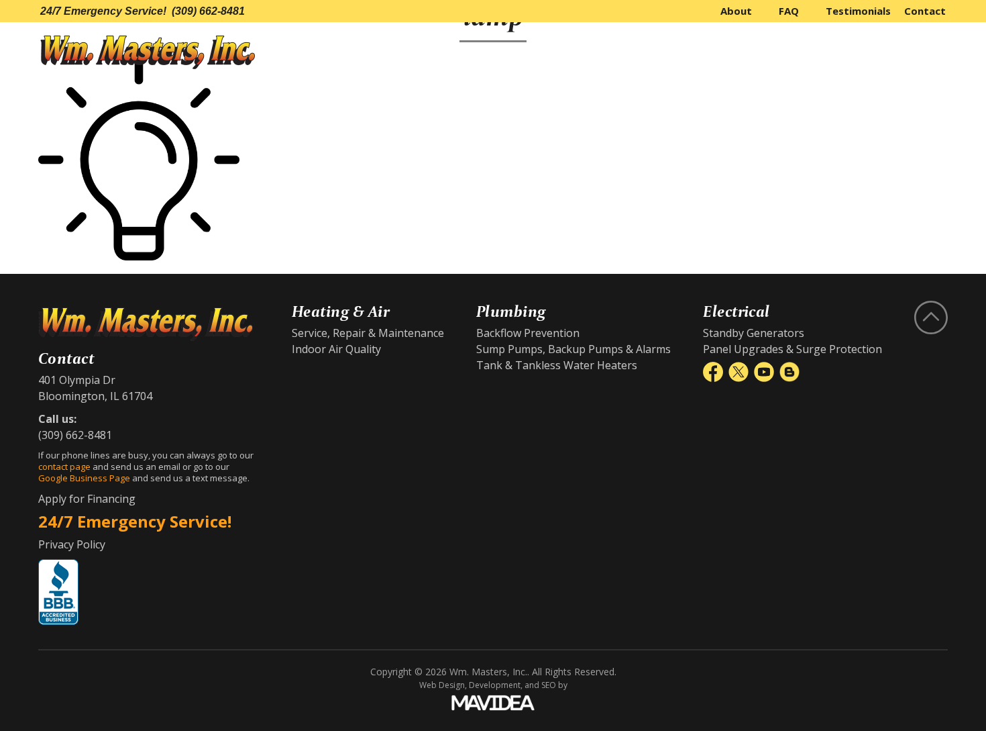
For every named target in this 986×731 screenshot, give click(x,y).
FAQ (789, 10)
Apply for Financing (86, 498)
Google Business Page (84, 478)
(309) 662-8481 (208, 11)
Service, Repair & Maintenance (368, 333)
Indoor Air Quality (336, 349)
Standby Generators (753, 333)
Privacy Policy (71, 544)
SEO (548, 685)
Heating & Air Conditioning (662, 52)
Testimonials (858, 10)
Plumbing (808, 52)
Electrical (903, 52)
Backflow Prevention (528, 333)
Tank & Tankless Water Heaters (556, 365)
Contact (925, 10)
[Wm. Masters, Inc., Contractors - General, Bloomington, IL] (58, 592)
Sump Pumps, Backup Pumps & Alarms (573, 349)
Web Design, (443, 685)
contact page (64, 466)
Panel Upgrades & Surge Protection (792, 349)
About (736, 10)
